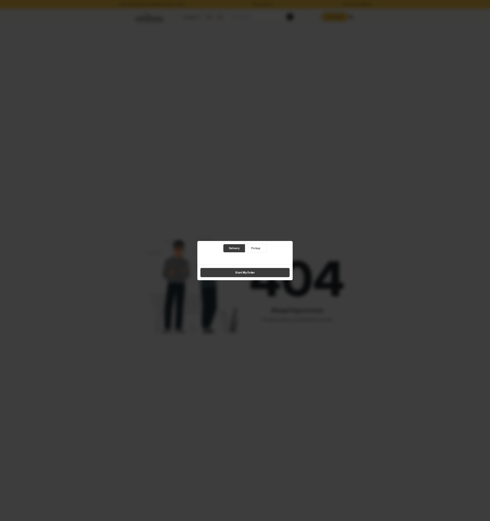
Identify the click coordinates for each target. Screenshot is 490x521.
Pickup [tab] (255, 248)
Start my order (245, 272)
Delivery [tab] (234, 248)
